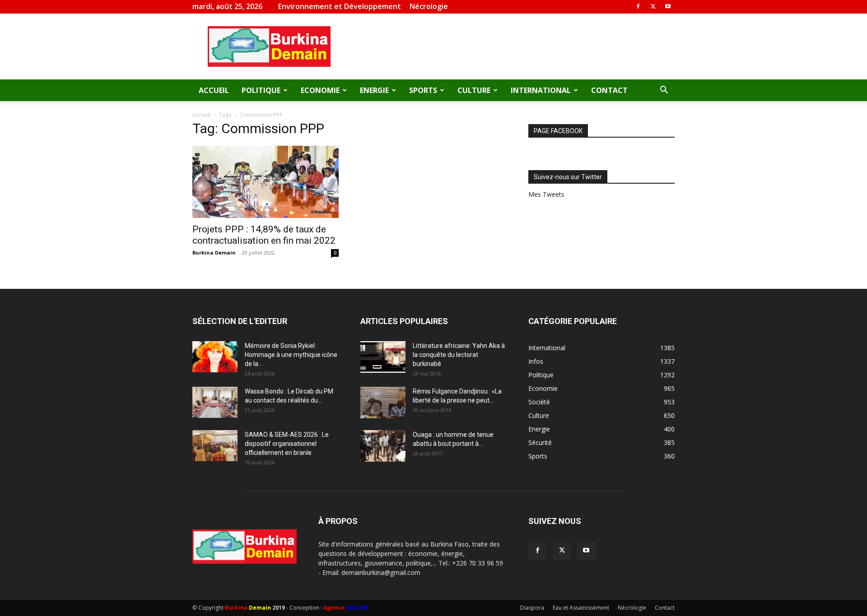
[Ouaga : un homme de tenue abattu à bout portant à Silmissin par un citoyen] (383, 446)
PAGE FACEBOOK (558, 130)
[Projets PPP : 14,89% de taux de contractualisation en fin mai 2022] (265, 182)
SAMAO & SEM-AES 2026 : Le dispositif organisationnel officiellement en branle (287, 443)
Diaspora (532, 607)
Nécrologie (429, 6)
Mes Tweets (546, 194)
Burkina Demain (214, 252)
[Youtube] (668, 6)
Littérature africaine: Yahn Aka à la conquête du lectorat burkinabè (459, 354)
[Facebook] (638, 6)
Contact (609, 90)
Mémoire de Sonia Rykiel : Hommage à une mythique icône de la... (291, 354)
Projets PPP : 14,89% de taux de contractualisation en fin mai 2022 (264, 235)
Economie (320, 90)
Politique (261, 90)
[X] (653, 6)
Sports (423, 90)
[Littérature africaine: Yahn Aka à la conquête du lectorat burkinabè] (383, 357)
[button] (664, 91)
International (541, 90)
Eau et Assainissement (581, 607)
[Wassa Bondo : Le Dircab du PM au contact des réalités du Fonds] (215, 402)
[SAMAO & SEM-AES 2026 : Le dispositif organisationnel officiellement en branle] (215, 445)
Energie (374, 90)
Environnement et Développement (339, 6)
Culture (473, 90)
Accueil (214, 90)
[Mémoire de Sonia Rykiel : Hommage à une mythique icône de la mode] (215, 356)
